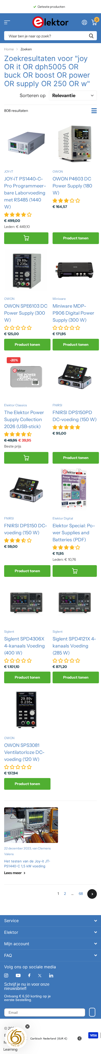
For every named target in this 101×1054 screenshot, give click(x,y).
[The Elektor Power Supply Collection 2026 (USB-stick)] (26, 377)
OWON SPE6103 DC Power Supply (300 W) (25, 313)
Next (92, 894)
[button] (16, 1038)
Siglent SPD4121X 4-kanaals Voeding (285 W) (74, 646)
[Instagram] (6, 975)
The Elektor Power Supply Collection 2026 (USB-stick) (24, 419)
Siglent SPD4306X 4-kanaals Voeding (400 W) (24, 646)
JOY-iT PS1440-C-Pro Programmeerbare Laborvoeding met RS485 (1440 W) (25, 193)
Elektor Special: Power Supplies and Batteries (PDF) (74, 533)
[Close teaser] (27, 1026)
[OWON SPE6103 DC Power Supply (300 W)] (26, 270)
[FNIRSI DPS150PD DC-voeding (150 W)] (75, 377)
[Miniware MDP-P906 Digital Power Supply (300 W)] (75, 270)
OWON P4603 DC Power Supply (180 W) (72, 186)
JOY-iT (8, 171)
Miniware (59, 299)
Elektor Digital (63, 518)
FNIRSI (57, 405)
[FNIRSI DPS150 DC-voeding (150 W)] (26, 490)
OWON (58, 171)
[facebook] (29, 975)
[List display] (94, 110)
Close (50, 920)
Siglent (9, 631)
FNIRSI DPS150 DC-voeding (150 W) (25, 529)
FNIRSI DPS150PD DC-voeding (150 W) (75, 416)
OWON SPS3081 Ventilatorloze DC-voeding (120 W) (24, 752)
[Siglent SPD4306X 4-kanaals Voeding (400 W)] (26, 603)
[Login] (84, 22)
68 (81, 893)
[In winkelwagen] (26, 238)
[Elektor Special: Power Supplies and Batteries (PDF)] (75, 490)
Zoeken (91, 35)
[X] (39, 975)
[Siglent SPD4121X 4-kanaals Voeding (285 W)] (75, 603)
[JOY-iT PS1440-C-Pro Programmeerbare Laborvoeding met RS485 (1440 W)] (26, 143)
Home (9, 49)
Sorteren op (33, 95)
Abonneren (92, 1012)
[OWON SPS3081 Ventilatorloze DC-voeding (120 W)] (26, 709)
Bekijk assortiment (7, 22)
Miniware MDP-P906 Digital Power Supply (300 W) (73, 313)
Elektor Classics (15, 405)
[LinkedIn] (51, 975)
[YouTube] (18, 975)
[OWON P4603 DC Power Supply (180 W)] (75, 143)
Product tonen (76, 238)
